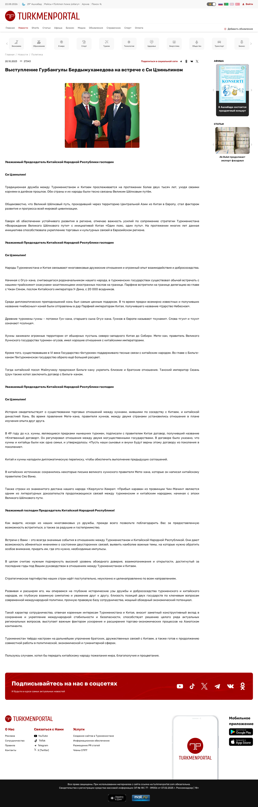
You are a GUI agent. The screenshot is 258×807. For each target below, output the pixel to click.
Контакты (10, 750)
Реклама (10, 735)
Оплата (139, 27)
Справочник (114, 27)
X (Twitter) (43, 750)
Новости (23, 27)
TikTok (42, 740)
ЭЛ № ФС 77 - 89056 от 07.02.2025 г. (155, 787)
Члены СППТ (80, 750)
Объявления (96, 27)
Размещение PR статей (86, 745)
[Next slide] (250, 44)
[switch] (211, 4)
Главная (10, 27)
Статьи (47, 27)
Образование (16, 46)
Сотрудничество (14, 740)
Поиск (95, 4)
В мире (39, 46)
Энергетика (152, 46)
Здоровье (129, 46)
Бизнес (70, 27)
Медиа (81, 27)
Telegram (43, 745)
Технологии (107, 46)
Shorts (35, 27)
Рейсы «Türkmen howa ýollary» (62, 4)
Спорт (127, 27)
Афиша (58, 27)
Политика (242, 46)
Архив (85, 4)
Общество (174, 46)
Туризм (84, 46)
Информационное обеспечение (91, 740)
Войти (249, 4)
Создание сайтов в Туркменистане (93, 735)
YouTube (43, 735)
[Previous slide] (7, 44)
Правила (10, 745)
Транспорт (196, 46)
